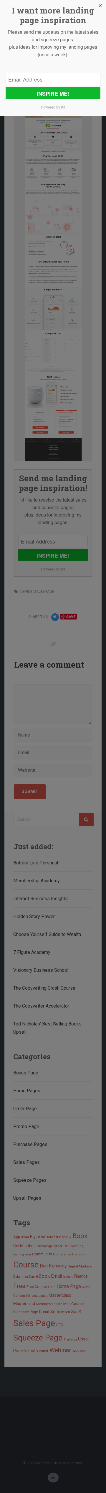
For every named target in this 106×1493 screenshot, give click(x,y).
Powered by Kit (53, 106)
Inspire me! (53, 93)
